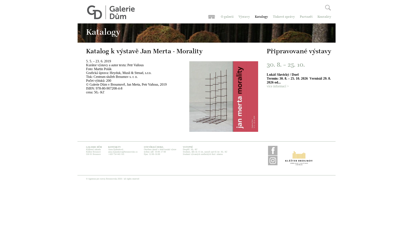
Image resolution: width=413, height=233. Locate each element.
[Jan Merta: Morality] (223, 130)
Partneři (306, 17)
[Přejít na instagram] (272, 164)
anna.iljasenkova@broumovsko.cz (122, 152)
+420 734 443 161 (116, 154)
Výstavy (244, 17)
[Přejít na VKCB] (299, 158)
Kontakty (324, 17)
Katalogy (261, 17)
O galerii (227, 17)
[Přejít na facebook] (272, 154)
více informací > (278, 86)
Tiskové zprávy (284, 17)
